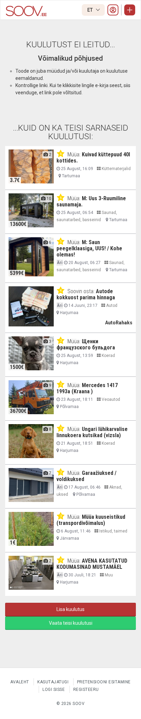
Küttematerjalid (116, 168)
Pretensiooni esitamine (104, 682)
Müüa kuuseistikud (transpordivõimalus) (90, 520)
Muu (108, 575)
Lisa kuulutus (70, 609)
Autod (111, 305)
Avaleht (19, 682)
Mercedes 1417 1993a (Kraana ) (87, 388)
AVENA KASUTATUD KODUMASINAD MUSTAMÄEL (91, 564)
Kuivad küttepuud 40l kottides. (93, 157)
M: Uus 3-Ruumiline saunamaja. (91, 201)
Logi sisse (53, 689)
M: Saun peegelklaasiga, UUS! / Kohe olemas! (89, 248)
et (90, 10)
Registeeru (86, 689)
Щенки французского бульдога (85, 344)
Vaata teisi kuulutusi (70, 623)
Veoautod (110, 399)
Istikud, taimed (112, 531)
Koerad (108, 355)
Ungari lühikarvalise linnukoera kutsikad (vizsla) (92, 432)
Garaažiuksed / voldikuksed (86, 476)
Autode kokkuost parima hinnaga (85, 294)
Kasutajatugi (52, 682)
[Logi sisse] (112, 9)
